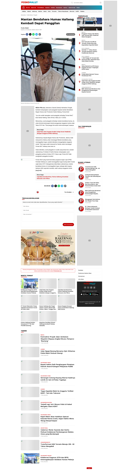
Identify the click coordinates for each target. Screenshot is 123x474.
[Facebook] (27, 34)
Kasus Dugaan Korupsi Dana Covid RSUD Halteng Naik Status (66, 307)
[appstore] (84, 294)
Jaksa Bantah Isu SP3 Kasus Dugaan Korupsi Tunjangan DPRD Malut (90, 67)
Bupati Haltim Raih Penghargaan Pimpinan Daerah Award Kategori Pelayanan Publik (57, 366)
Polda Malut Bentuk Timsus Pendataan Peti (90, 75)
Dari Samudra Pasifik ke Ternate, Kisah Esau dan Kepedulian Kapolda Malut (90, 43)
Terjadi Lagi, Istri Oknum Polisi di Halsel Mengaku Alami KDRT (56, 405)
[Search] (100, 2)
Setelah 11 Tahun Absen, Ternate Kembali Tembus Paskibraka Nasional (89, 51)
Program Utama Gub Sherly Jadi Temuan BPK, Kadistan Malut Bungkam (90, 35)
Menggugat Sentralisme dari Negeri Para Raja (92, 200)
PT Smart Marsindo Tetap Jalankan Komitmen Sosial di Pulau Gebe (29, 307)
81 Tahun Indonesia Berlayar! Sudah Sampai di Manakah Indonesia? (92, 208)
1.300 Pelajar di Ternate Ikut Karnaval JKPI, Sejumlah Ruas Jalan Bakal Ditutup (91, 59)
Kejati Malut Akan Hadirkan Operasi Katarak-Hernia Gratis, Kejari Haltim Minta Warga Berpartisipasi (57, 419)
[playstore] (94, 294)
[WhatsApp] (33, 34)
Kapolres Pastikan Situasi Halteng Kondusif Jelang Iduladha (47, 324)
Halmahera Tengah (32, 15)
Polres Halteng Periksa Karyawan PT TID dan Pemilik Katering (28, 324)
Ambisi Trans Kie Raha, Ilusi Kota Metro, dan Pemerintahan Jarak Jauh (93, 184)
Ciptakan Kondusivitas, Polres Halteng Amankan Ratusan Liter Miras (52, 177)
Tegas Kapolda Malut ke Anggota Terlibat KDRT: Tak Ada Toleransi (57, 392)
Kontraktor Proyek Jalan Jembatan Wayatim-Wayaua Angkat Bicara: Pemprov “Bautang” (57, 339)
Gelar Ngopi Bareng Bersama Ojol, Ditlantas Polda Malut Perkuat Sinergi (58, 352)
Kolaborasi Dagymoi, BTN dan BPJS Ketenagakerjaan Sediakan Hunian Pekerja (29, 291)
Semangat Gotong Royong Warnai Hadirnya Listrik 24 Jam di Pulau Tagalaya (58, 379)
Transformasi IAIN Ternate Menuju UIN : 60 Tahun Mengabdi (57, 445)
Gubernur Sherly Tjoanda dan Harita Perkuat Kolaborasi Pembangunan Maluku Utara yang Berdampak (57, 432)
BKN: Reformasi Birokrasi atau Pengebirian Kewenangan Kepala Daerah (91, 90)
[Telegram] (36, 34)
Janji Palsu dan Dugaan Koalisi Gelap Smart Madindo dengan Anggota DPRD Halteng (54, 132)
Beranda (23, 15)
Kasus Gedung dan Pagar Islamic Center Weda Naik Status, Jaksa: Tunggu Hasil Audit (47, 308)
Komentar (71, 34)
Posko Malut (25, 28)
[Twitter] (30, 34)
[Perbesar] (48, 101)
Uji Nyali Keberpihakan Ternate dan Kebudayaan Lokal (93, 176)
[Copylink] (39, 34)
